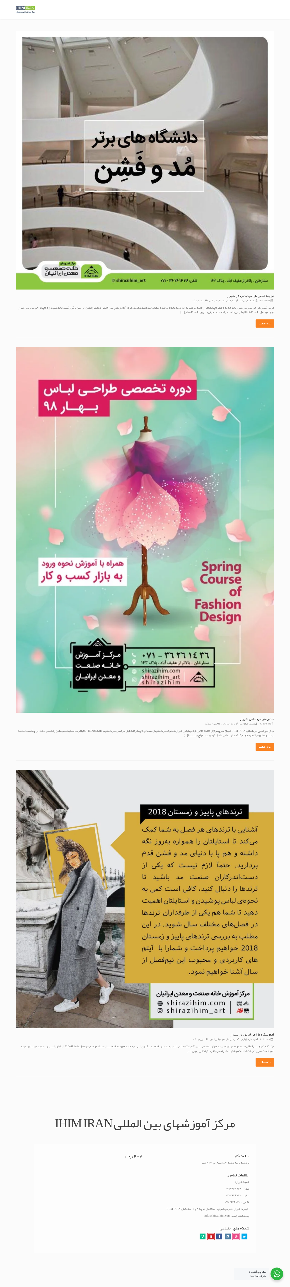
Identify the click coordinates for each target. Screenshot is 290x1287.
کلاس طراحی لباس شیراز (257, 718)
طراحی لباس (214, 300)
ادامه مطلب (265, 323)
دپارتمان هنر (227, 300)
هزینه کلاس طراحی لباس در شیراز (250, 295)
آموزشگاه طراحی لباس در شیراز (252, 1034)
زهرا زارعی (244, 300)
